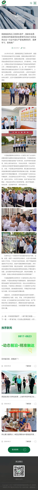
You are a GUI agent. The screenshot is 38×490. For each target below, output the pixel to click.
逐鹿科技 (32, 487)
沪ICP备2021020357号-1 (14, 487)
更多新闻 (15, 449)
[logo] (4, 3)
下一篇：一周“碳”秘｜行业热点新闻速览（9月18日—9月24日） (19, 319)
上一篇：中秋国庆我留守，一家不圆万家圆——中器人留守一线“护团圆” (19, 316)
